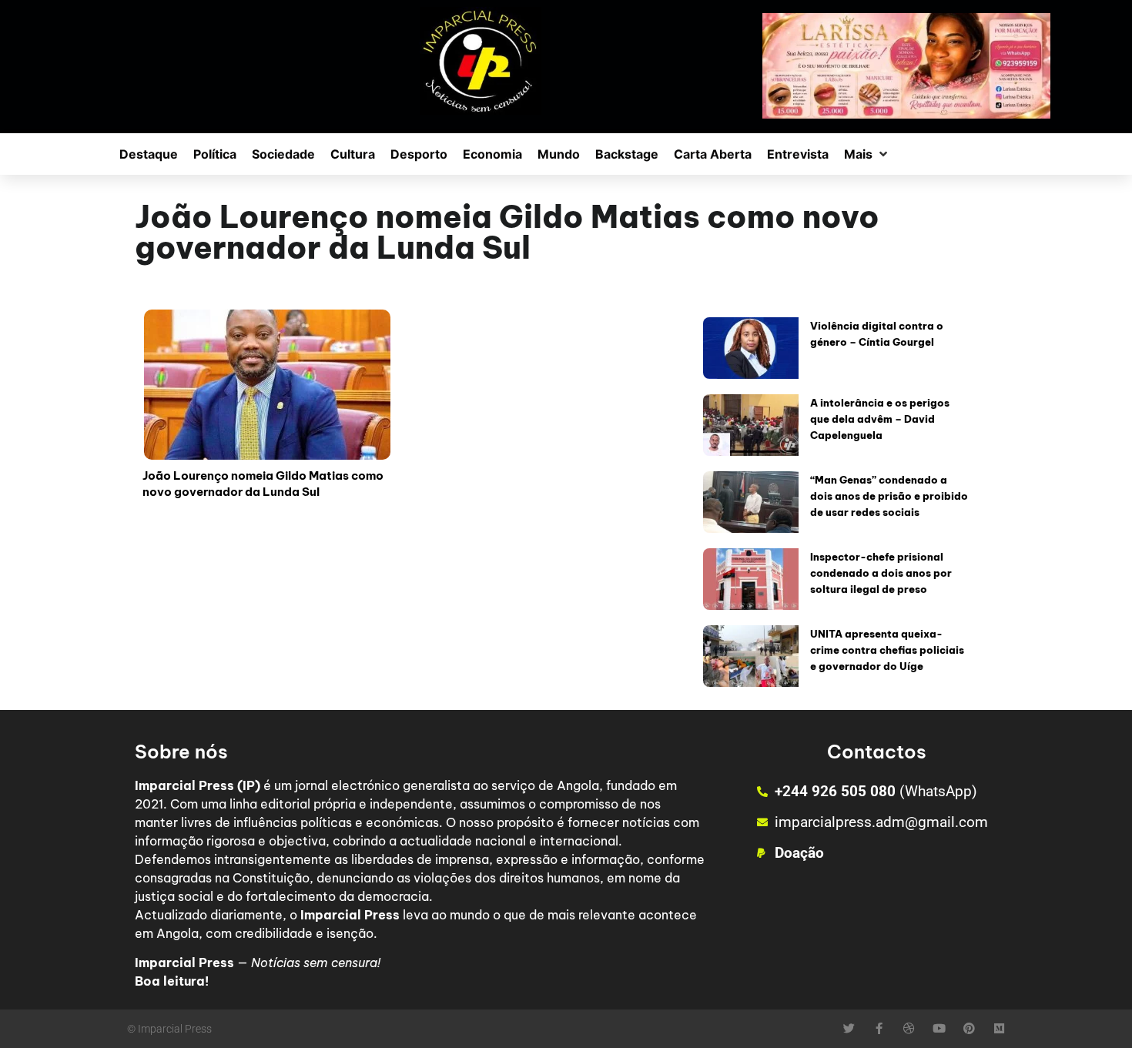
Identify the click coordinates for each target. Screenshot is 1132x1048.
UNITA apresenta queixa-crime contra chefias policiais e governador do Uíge (887, 650)
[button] (867, 154)
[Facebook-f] (879, 1028)
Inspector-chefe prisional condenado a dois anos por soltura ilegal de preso (881, 573)
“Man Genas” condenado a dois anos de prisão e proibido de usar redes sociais (889, 496)
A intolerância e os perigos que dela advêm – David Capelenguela (879, 419)
